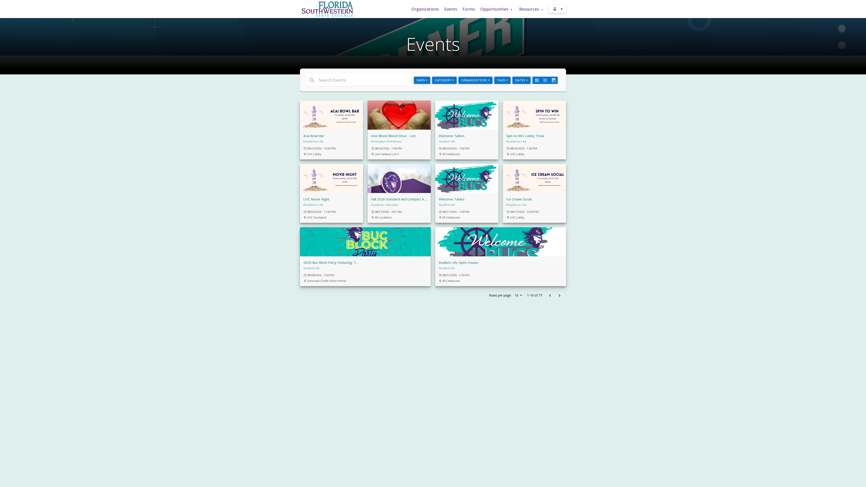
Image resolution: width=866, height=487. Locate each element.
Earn (421, 80)
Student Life (447, 141)
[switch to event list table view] (545, 80)
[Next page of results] (559, 296)
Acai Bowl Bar (313, 135)
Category (443, 80)
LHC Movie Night (316, 199)
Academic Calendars (384, 205)
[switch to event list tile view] (536, 80)
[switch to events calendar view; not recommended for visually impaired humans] (553, 80)
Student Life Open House (458, 262)
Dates (520, 80)
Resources (529, 9)
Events (450, 9)
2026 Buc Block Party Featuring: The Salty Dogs (340, 262)
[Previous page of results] (550, 296)
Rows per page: (503, 295)
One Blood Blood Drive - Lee (393, 135)
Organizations (425, 9)
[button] (392, 80)
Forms (469, 9)
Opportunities (494, 9)
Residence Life (313, 141)
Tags (501, 80)
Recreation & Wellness (386, 141)
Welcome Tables (452, 135)
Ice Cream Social (519, 199)
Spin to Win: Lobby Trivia (525, 135)
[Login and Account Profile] (557, 9)
